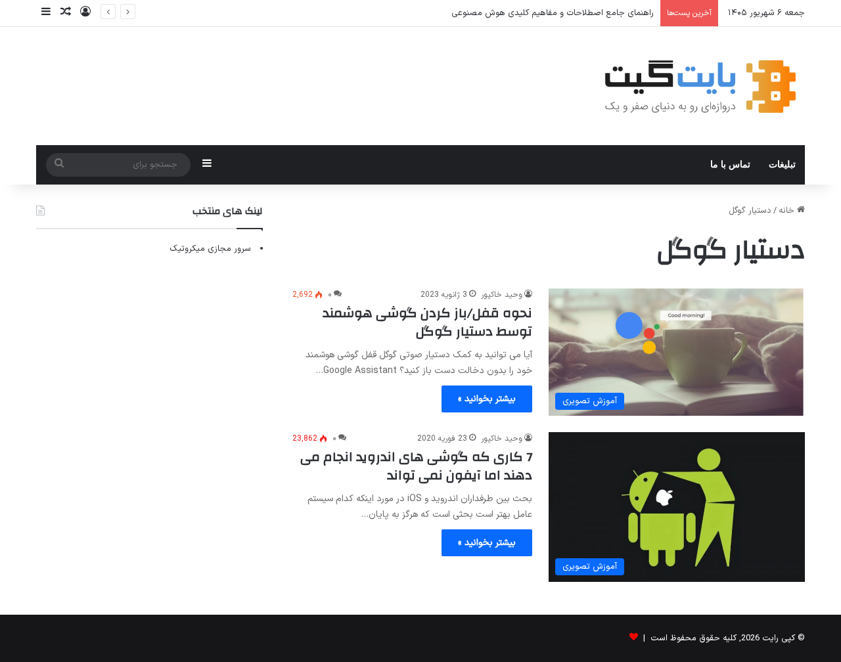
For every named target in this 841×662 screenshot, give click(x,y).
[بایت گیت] (701, 86)
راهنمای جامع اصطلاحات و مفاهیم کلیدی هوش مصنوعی (552, 13)
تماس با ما (730, 164)
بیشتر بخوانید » (487, 399)
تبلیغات (782, 164)
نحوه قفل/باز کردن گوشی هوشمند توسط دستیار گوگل (427, 322)
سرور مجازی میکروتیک (210, 248)
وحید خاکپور (501, 295)
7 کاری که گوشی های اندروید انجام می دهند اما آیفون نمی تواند (416, 466)
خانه (788, 210)
